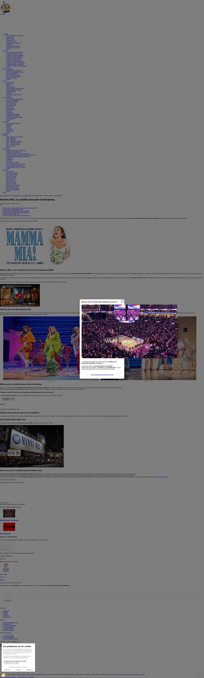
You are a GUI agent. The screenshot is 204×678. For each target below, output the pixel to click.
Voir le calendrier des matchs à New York (102, 375)
